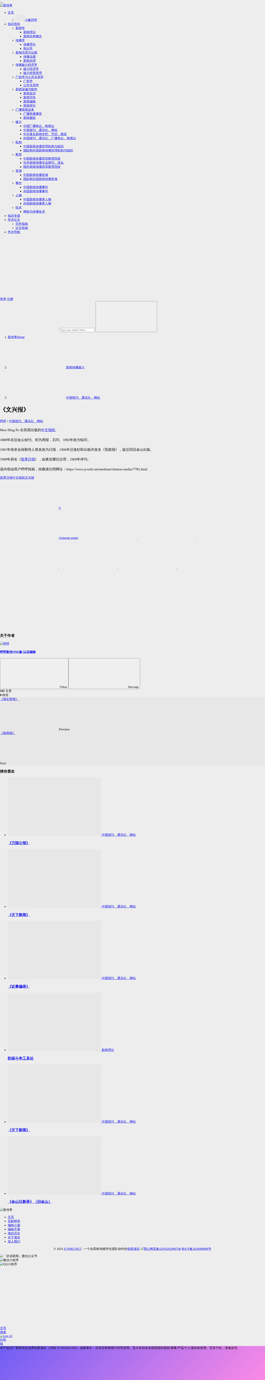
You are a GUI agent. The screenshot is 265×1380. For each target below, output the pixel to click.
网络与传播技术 (34, 211)
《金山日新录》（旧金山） (30, 1202)
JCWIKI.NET (72, 1248)
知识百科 (14, 24)
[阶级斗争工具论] (55, 1050)
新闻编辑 (29, 101)
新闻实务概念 (32, 36)
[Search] (126, 316)
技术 (19, 207)
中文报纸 (48, 430)
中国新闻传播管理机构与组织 (43, 146)
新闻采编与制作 (26, 89)
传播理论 (29, 44)
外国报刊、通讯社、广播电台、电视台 (49, 138)
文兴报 (29, 477)
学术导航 (14, 232)
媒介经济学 (31, 68)
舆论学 (28, 48)
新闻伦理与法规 (26, 52)
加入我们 (14, 1241)
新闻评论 (29, 105)
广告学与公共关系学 (29, 77)
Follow (63, 687)
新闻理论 (29, 32)
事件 (19, 183)
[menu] (1, 2)
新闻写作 (29, 97)
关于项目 (14, 1237)
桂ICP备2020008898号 (196, 1248)
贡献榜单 (14, 1221)
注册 (10, 299)
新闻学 (20, 28)
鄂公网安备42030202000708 (162, 1248)
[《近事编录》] (55, 978)
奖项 (19, 170)
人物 (19, 195)
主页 (11, 12)
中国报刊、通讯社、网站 (40, 130)
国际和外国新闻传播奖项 (40, 179)
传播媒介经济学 (26, 64)
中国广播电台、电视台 (38, 126)
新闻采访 (29, 93)
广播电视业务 (25, 109)
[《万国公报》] (55, 834)
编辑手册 (14, 1229)
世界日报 (28, 459)
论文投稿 (22, 228)
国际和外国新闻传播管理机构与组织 (48, 150)
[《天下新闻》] (55, 906)
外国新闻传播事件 (35, 191)
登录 (3, 299)
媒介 (19, 122)
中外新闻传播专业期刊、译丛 (43, 162)
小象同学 (31, 20)
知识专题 (14, 215)
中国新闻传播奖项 (35, 175)
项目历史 (14, 1233)
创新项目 (133, 1248)
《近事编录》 (19, 986)
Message (133, 687)
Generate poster (68, 537)
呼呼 (3, 421)
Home (16, 337)
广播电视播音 (32, 113)
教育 (19, 154)
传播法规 (29, 56)
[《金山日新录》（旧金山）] (55, 1193)
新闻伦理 (29, 60)
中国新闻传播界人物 (37, 199)
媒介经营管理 (32, 73)
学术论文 (14, 219)
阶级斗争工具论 (21, 1058)
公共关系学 (31, 85)
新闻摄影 (29, 117)
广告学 (28, 81)
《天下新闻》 (19, 915)
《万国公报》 (19, 843)
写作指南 (22, 223)
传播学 (20, 40)
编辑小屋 (14, 1225)
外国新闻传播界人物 (37, 203)
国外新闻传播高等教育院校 (42, 166)
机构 (19, 142)
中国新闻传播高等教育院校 (42, 158)
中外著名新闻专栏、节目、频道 (45, 134)
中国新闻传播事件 (35, 187)
